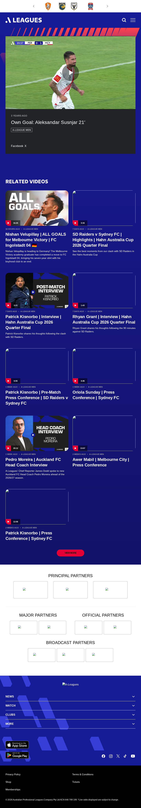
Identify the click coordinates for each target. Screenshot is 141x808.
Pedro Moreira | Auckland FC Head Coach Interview (33, 462)
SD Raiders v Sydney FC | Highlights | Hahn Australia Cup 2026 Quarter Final (103, 240)
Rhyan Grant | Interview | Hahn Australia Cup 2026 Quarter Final (104, 319)
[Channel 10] (41, 655)
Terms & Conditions (82, 774)
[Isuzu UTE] (31, 589)
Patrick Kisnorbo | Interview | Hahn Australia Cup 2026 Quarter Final (33, 322)
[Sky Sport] (99, 655)
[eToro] (52, 627)
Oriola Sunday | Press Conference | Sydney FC (96, 395)
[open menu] (132, 20)
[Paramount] (70, 655)
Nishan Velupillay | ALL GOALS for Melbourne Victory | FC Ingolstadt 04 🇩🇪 (36, 240)
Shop (8, 782)
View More (71, 553)
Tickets (76, 782)
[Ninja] (70, 589)
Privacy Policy (13, 774)
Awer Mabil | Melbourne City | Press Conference (101, 462)
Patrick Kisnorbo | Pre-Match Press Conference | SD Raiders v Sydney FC (37, 397)
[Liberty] (23, 627)
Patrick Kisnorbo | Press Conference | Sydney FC (29, 536)
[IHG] (117, 627)
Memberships (13, 789)
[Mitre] (88, 627)
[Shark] (110, 589)
